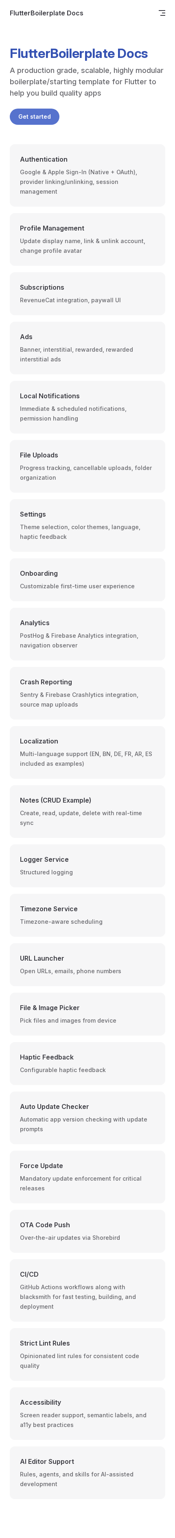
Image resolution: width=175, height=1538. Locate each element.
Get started (34, 116)
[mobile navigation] (162, 13)
